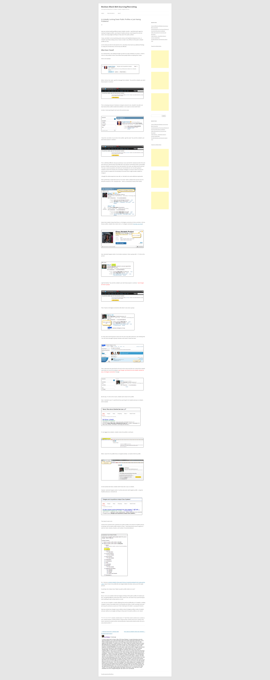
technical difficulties (122, 621)
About (119, 13)
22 (101, 24)
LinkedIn (113, 617)
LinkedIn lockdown (108, 619)
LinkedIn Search (119, 617)
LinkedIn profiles (123, 619)
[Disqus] (123, 652)
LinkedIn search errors (132, 619)
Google (131, 617)
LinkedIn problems (116, 619)
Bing (128, 617)
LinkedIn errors (136, 617)
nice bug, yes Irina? (137, 224)
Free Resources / (111, 13)
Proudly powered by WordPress (107, 674)
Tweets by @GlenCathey (156, 46)
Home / (102, 13)
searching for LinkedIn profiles (110, 621)
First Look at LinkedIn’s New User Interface (134, 631)
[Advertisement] (160, 59)
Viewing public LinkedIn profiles (132, 621)
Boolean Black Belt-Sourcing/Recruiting (119, 6)
